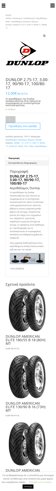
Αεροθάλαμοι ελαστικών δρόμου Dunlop (24, 139)
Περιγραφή (13, 158)
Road (20, 146)
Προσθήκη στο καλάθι (23, 126)
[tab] (27, 158)
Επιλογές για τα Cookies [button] (40, 482)
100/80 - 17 (18, 143)
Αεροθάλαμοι (41, 146)
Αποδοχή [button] (28, 486)
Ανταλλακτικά (29, 18)
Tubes (31, 146)
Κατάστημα (17, 18)
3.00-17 (35, 143)
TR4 (25, 146)
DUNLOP (13, 146)
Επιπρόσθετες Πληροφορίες (22, 163)
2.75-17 (28, 143)
